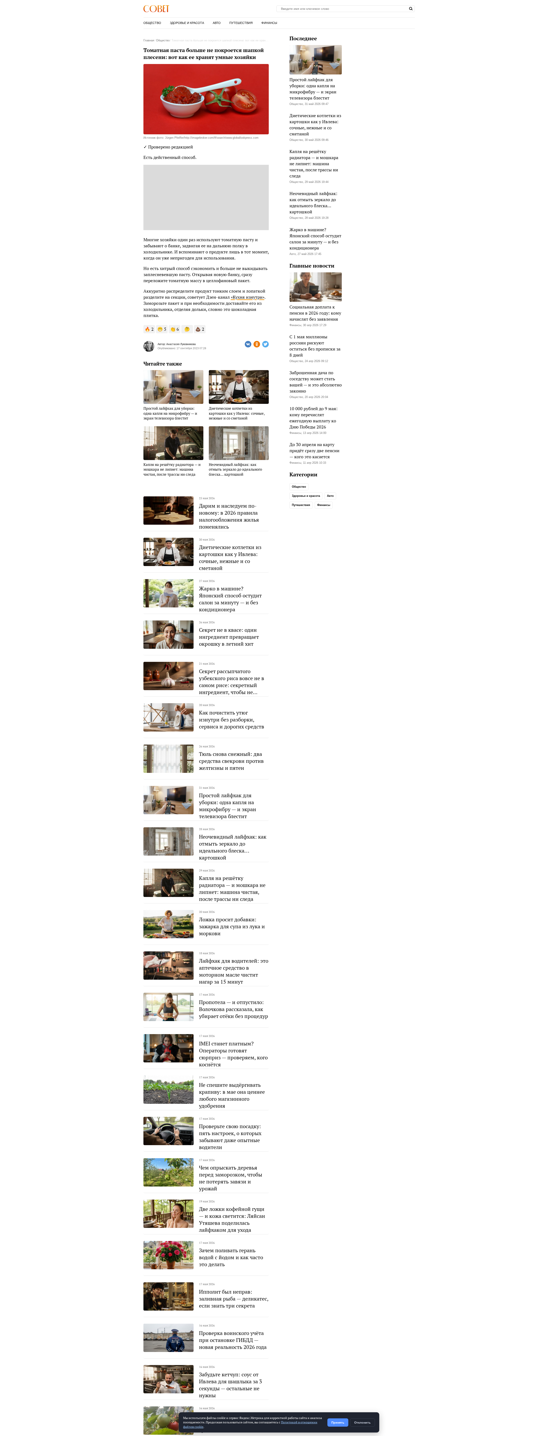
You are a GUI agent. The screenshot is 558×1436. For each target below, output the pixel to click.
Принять (337, 1422)
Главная (148, 40)
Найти (411, 8)
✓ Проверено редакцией (168, 147)
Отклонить (362, 1422)
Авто (217, 23)
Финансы (269, 23)
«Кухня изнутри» (247, 297)
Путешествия (241, 23)
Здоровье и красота (187, 23)
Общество (152, 23)
